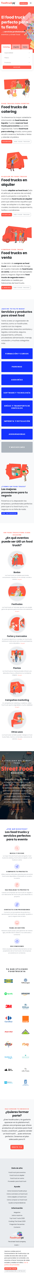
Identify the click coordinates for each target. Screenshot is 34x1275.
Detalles (21, 1271)
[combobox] (17, 53)
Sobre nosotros (17, 1215)
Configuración (11, 1271)
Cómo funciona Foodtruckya (17, 1191)
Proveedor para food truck (17, 1181)
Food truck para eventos (17, 1172)
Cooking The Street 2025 (17, 1221)
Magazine (17, 1212)
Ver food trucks (22, 141)
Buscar (17, 67)
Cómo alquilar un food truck (17, 1197)
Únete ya (17, 1147)
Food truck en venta (17, 1178)
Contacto (17, 1227)
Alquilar (6, 214)
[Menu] (31, 3)
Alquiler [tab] (16, 47)
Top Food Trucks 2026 (17, 1218)
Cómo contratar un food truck (17, 1194)
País (17, 1245)
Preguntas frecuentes (17, 1224)
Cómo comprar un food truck (17, 1200)
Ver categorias (9, 513)
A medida (6, 287)
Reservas (23, 3)
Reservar (6, 141)
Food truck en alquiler (17, 1175)
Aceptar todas (10, 1268)
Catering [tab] (6, 47)
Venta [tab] (25, 47)
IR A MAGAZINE (17, 809)
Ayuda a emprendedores (17, 1203)
